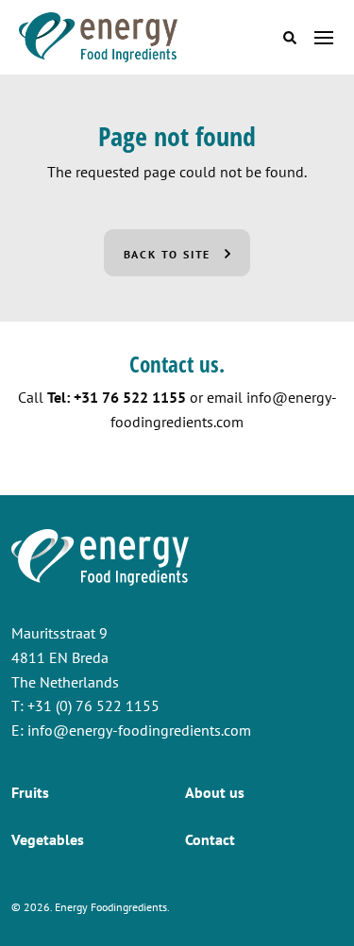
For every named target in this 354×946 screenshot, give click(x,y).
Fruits (30, 792)
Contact (210, 839)
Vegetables (47, 839)
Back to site (167, 254)
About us (214, 792)
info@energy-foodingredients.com (139, 730)
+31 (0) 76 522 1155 (93, 705)
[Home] (98, 37)
